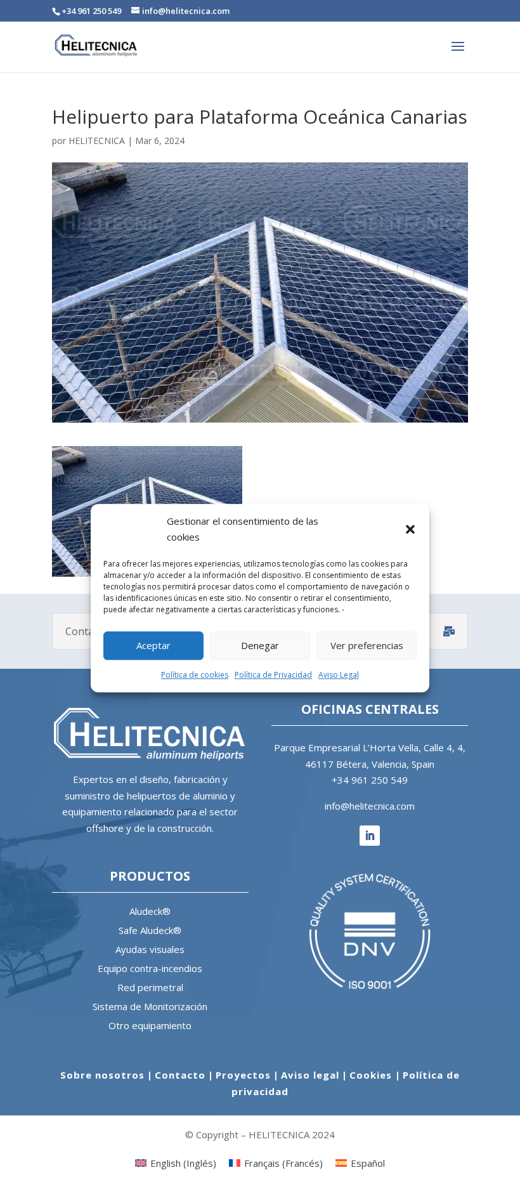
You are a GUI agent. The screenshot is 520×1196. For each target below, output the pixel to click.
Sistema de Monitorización (150, 1006)
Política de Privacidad (273, 674)
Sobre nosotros (102, 1074)
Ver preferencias (366, 645)
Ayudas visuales (150, 949)
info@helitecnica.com (370, 805)
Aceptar (153, 645)
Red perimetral (150, 987)
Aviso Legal (338, 674)
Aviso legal (310, 1074)
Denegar (260, 645)
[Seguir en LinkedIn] (370, 835)
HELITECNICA (96, 141)
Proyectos (243, 1074)
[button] (410, 529)
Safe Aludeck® (150, 930)
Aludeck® (150, 911)
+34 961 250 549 (370, 779)
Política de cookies (194, 674)
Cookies (372, 1074)
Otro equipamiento (150, 1025)
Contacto (180, 1074)
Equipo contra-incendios (150, 968)
